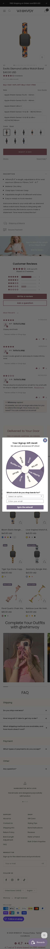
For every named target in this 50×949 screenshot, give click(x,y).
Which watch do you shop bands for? (23, 492)
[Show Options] (41, 496)
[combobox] (24, 496)
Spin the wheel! (25, 507)
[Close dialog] (45, 440)
